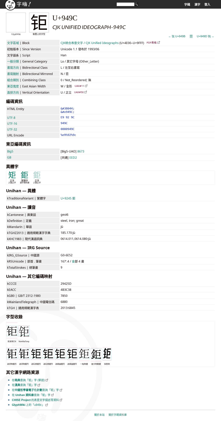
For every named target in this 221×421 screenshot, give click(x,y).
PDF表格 (152, 42)
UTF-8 (11, 118)
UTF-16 (12, 123)
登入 (207, 4)
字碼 (187, 4)
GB (9, 157)
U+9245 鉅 (68, 198)
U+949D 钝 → (205, 36)
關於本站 (99, 414)
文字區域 (13, 43)
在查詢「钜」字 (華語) (28, 380)
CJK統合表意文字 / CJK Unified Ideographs (90, 43)
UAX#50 (79, 92)
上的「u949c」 (28, 404)
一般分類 (13, 61)
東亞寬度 (13, 86)
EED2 (73, 157)
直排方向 (13, 92)
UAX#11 (79, 86)
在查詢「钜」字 (24, 385)
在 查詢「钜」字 (31, 395)
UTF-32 (12, 129)
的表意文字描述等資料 (35, 400)
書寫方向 (13, 67)
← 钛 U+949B (176, 36)
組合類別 (13, 80)
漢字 (197, 4)
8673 (80, 151)
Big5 (10, 151)
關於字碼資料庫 (118, 414)
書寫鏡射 (13, 74)
